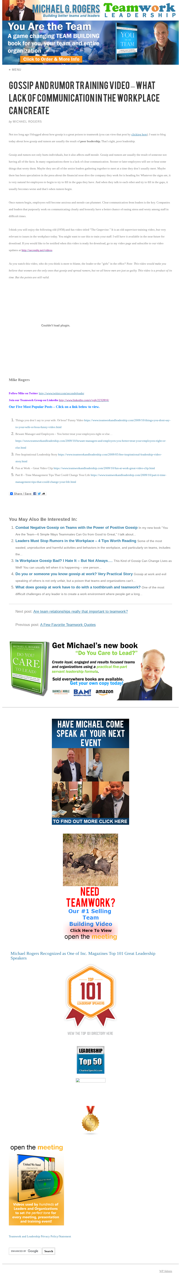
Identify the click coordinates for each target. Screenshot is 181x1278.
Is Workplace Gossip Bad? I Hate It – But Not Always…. (64, 561)
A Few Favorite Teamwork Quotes (68, 625)
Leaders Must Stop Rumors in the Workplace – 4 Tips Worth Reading (75, 541)
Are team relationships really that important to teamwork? (80, 611)
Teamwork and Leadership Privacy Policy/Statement (40, 1236)
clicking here (139, 134)
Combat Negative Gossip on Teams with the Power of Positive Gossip (76, 527)
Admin (165, 1271)
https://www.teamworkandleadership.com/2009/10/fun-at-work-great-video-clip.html (104, 468)
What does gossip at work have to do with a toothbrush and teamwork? (78, 587)
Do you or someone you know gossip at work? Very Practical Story (74, 574)
